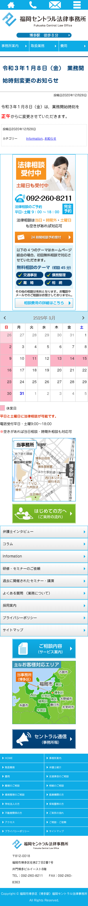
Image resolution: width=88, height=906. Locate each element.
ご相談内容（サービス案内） (44, 648)
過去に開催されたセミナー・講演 (28, 581)
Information (34, 138)
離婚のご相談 (12, 785)
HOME (11, 5)
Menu (77, 5)
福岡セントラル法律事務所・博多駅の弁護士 (39, 49)
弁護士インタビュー (18, 531)
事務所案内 (10, 46)
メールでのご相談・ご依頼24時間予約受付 (44, 237)
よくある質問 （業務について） (27, 593)
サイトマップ (13, 630)
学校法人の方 (12, 804)
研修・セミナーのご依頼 (21, 568)
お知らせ (50, 138)
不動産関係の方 (13, 813)
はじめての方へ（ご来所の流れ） (44, 513)
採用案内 (9, 605)
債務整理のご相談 (14, 794)
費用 (63, 46)
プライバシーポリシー (20, 618)
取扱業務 (37, 46)
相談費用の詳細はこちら (44, 304)
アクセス (10, 822)
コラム (8, 544)
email (55, 5)
